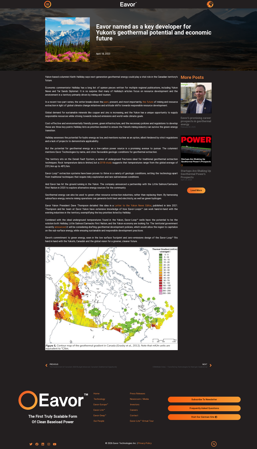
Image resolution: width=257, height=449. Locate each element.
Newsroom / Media (139, 399)
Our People (99, 421)
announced (60, 227)
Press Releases (137, 393)
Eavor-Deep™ (100, 415)
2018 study (106, 162)
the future (147, 102)
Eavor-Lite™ (99, 410)
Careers (134, 410)
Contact (134, 415)
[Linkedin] (43, 444)
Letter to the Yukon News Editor (133, 205)
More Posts (192, 77)
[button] (47, 4)
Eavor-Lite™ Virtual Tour (142, 421)
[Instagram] (49, 444)
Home (96, 393)
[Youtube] (55, 444)
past (106, 102)
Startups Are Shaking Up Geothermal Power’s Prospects (196, 174)
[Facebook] (37, 444)
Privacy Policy (145, 443)
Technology (99, 399)
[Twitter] (31, 444)
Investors (134, 404)
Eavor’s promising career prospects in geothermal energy (196, 121)
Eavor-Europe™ (101, 404)
